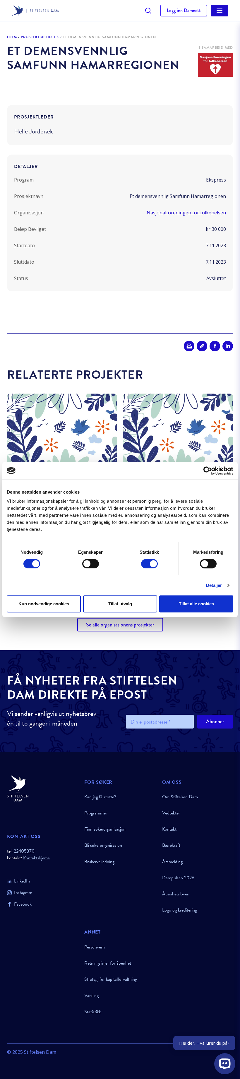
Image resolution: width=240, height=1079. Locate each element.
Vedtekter (171, 813)
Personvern (94, 947)
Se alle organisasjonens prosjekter (120, 625)
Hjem (12, 37)
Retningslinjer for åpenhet (107, 963)
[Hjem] (42, 788)
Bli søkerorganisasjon (103, 845)
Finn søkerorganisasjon (105, 829)
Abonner (215, 721)
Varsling (91, 995)
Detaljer (214, 585)
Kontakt (169, 829)
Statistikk (92, 1011)
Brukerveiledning (99, 861)
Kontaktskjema (36, 858)
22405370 (24, 851)
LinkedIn (22, 881)
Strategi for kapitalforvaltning (110, 979)
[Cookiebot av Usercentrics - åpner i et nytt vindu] (207, 470)
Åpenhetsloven (175, 893)
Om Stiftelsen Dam (180, 796)
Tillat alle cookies (196, 603)
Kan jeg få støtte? (100, 796)
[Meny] (219, 10)
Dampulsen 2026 (178, 877)
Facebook (23, 904)
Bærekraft (171, 845)
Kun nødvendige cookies (43, 603)
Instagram (23, 892)
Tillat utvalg (120, 603)
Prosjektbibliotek (40, 37)
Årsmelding (172, 861)
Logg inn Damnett (184, 10)
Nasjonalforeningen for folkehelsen (186, 212)
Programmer (95, 813)
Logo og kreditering (179, 910)
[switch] (90, 563)
